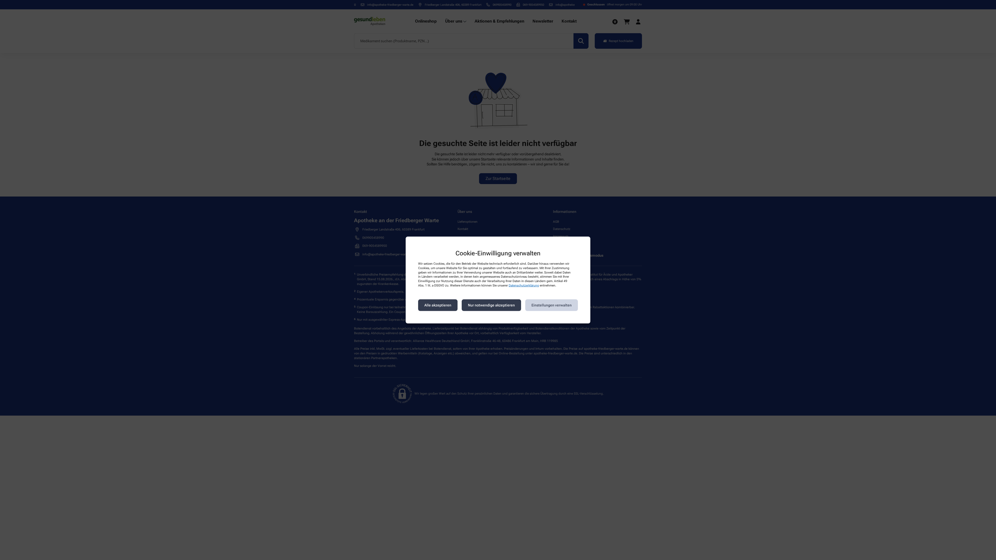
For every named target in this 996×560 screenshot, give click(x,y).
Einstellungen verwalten (551, 305)
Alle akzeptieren (437, 305)
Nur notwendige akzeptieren (491, 305)
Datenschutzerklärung (524, 285)
